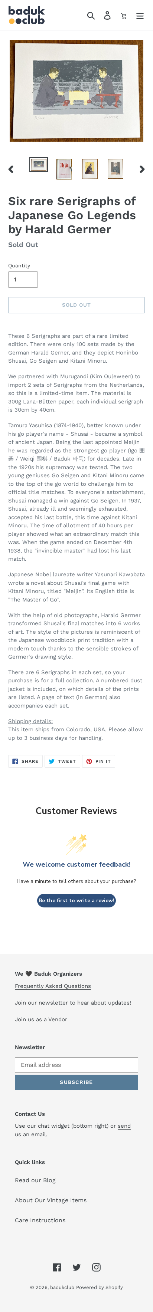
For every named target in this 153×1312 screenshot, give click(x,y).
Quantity (19, 265)
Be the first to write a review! (76, 900)
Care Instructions (40, 1220)
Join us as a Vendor (41, 1019)
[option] (39, 165)
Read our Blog (35, 1180)
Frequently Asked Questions (53, 986)
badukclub (62, 1287)
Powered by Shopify (99, 1287)
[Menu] (140, 15)
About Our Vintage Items (51, 1200)
